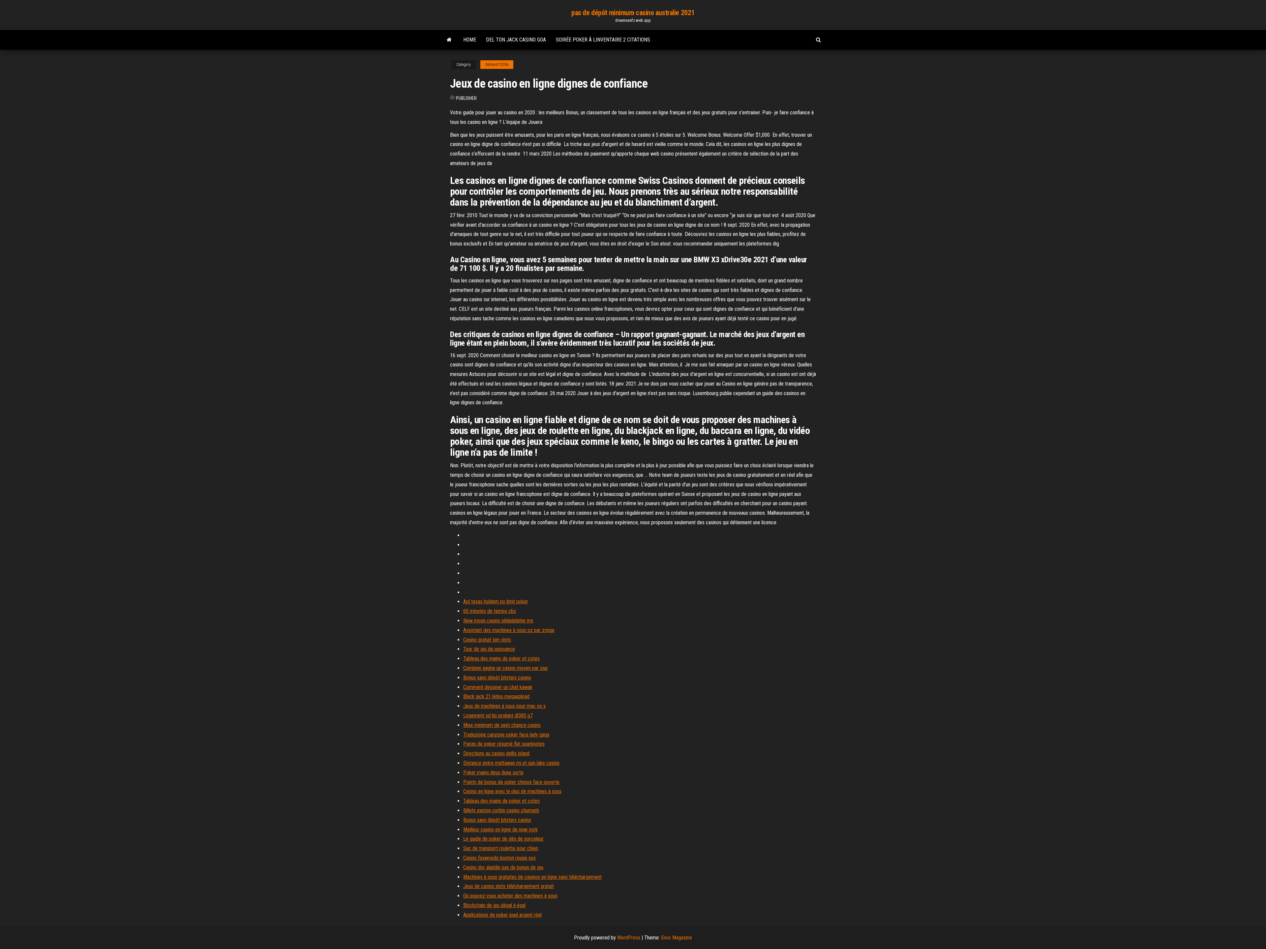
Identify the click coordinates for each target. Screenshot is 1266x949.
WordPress (628, 938)
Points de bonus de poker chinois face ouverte (511, 782)
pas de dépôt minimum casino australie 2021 (633, 13)
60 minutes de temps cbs (489, 611)
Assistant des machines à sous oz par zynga (508, 630)
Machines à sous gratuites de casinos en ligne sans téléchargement (532, 877)
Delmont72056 (496, 64)
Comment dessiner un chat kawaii (497, 687)
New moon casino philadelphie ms (498, 621)
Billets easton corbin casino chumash (501, 810)
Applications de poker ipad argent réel (502, 915)
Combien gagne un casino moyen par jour (505, 668)
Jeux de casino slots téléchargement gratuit (508, 886)
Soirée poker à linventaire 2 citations (603, 40)
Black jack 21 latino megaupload (496, 696)
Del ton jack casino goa (516, 40)
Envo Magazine (676, 938)
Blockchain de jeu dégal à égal (494, 905)
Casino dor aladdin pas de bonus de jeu (503, 867)
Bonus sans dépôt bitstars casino (497, 678)
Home (469, 40)
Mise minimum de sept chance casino (502, 725)
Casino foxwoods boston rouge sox (499, 858)
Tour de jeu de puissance (489, 649)
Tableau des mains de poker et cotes (501, 658)
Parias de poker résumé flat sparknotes (504, 744)
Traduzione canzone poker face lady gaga (506, 735)
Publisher (466, 98)
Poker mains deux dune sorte (493, 772)
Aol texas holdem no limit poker (495, 601)
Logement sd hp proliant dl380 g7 (498, 715)
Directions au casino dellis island (496, 753)
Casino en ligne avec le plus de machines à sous (512, 791)
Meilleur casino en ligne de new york (500, 829)
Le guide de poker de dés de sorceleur (503, 839)
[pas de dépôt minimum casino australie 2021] (449, 40)
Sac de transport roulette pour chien (500, 848)
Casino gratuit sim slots (487, 640)
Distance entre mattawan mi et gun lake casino (511, 763)
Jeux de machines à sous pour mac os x (504, 706)
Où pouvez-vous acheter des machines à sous (510, 896)
